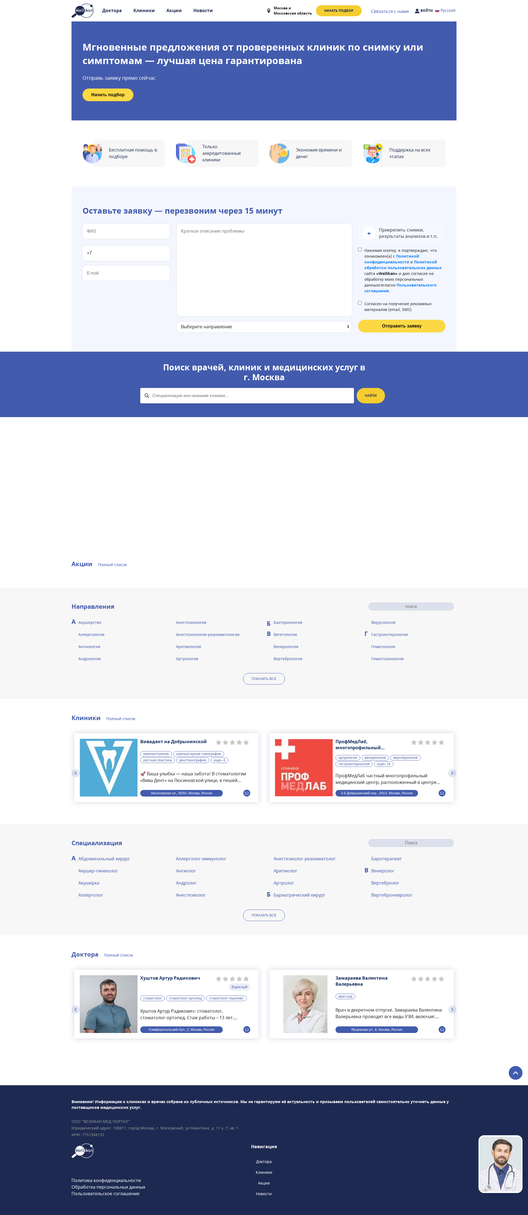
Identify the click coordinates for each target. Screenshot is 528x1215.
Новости (203, 10)
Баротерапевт (386, 859)
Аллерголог (90, 895)
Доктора (112, 10)
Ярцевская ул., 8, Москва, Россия (376, 1030)
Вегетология (285, 635)
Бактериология (288, 623)
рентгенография (192, 760)
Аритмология (188, 647)
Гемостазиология (387, 659)
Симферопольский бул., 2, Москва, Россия (182, 1030)
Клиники (144, 10)
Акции (174, 10)
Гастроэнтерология (389, 635)
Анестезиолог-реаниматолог (305, 859)
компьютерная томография (198, 753)
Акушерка (88, 883)
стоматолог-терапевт (226, 998)
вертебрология (405, 757)
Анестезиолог (191, 895)
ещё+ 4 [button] (219, 760)
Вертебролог (385, 883)
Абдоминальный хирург (104, 859)
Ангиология (89, 647)
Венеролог (382, 871)
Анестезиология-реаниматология (208, 635)
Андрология (89, 659)
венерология (375, 757)
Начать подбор (338, 10)
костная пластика (157, 760)
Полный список (112, 565)
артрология (348, 757)
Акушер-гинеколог (98, 871)
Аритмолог (285, 871)
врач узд (345, 996)
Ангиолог (186, 871)
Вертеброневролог (392, 895)
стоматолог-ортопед (185, 998)
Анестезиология (191, 623)
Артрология (187, 659)
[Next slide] (452, 773)
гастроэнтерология (354, 764)
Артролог (284, 883)
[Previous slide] (76, 773)
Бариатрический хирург (299, 895)
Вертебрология (288, 659)
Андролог (186, 883)
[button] (401, 233)
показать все (264, 679)
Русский (448, 10)
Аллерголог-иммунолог (201, 859)
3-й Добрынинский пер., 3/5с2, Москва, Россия (377, 793)
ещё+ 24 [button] (384, 764)
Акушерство (89, 623)
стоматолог (152, 998)
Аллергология (91, 635)
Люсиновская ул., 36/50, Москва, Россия (181, 793)
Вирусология (383, 623)
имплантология (156, 753)
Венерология (286, 647)
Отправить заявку (402, 326)
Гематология (383, 647)
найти (371, 396)
